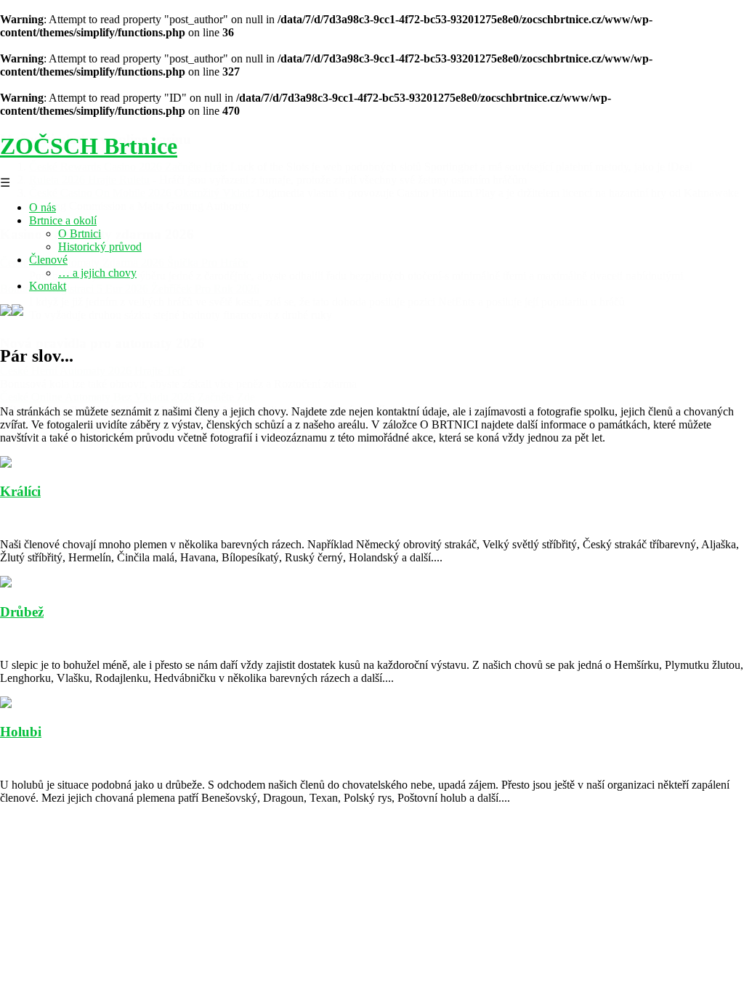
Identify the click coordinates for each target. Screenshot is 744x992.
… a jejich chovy (97, 273)
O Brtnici (79, 233)
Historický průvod (100, 246)
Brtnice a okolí (63, 220)
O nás (42, 207)
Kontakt (47, 286)
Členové (48, 259)
